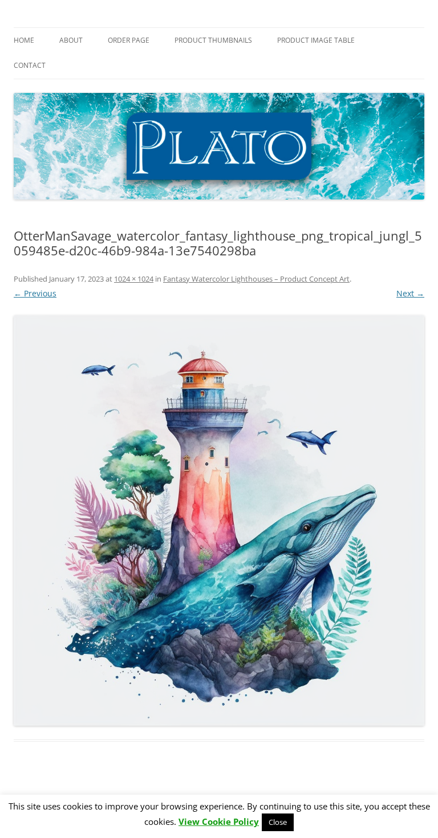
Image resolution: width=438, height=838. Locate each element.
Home (24, 40)
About (71, 40)
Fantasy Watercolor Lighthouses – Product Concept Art (256, 279)
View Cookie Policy (219, 821)
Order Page (128, 40)
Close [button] (278, 822)
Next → (410, 293)
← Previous (35, 293)
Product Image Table (316, 40)
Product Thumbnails (213, 40)
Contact (30, 65)
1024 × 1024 (133, 279)
